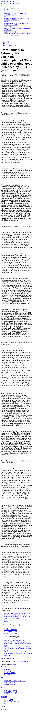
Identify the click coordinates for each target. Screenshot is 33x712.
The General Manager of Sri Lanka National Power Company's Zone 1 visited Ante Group (18, 653)
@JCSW (16, 665)
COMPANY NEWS (10, 630)
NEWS (6, 44)
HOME (6, 10)
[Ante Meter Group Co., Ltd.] (16, 2)
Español (28, 33)
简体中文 (15, 33)
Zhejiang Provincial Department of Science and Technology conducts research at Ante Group (18, 648)
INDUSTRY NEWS (10, 45)
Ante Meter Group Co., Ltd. (21, 661)
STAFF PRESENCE (11, 633)
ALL (5, 18)
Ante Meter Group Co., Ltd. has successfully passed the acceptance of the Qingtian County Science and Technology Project (18, 643)
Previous (17, 616)
